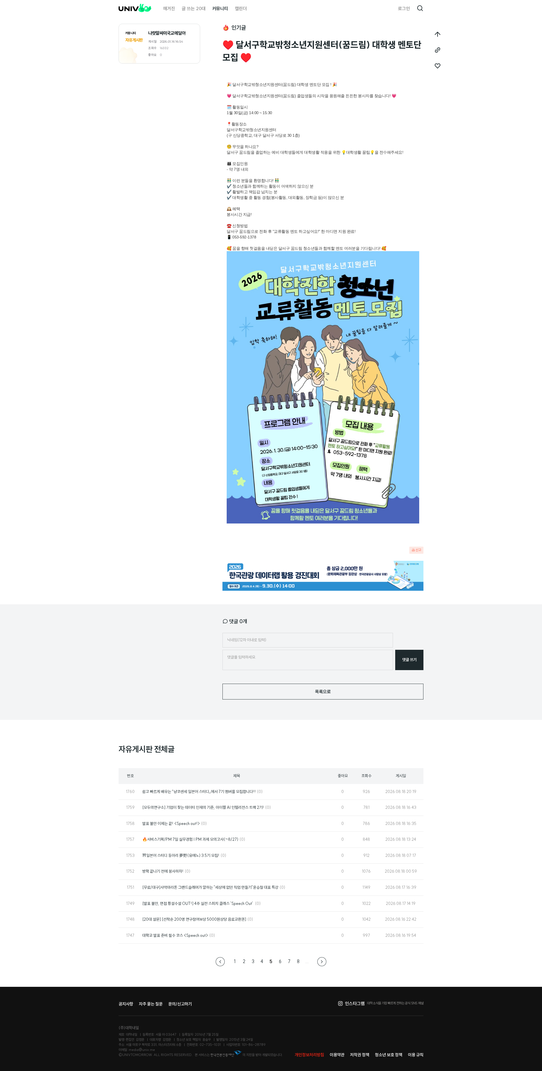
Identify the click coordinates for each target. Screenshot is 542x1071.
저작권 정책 (359, 1054)
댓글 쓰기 (409, 659)
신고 (418, 550)
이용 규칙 (415, 1054)
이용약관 (337, 1054)
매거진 (169, 8)
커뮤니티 (220, 8)
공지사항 (126, 1004)
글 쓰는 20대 (194, 8)
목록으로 (323, 691)
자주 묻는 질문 (151, 1004)
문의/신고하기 (180, 1004)
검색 (420, 8)
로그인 (404, 8)
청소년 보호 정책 (388, 1054)
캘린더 (241, 8)
